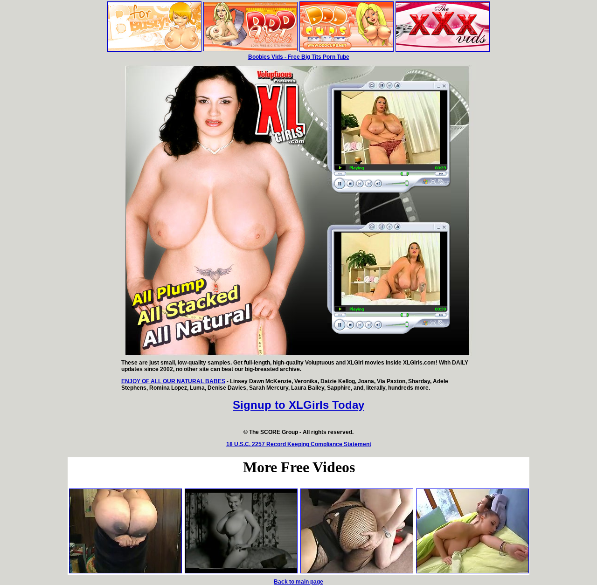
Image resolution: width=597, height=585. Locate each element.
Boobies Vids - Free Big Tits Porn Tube (298, 57)
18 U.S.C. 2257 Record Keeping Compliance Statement (298, 444)
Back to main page (298, 581)
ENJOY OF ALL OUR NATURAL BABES (173, 381)
